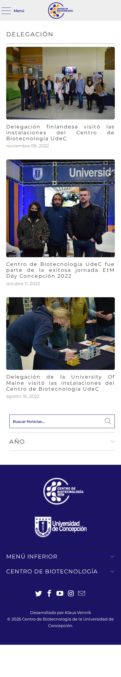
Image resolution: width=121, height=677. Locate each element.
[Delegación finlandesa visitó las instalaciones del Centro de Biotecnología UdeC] (60, 83)
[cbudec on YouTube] (60, 594)
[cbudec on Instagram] (71, 594)
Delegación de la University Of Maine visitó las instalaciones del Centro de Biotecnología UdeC (60, 383)
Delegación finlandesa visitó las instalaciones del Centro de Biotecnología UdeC (60, 132)
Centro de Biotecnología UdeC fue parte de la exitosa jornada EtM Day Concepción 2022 (60, 270)
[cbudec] (60, 10)
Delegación (29, 34)
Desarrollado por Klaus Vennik (60, 612)
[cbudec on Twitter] (38, 594)
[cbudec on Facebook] (49, 594)
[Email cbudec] (82, 594)
